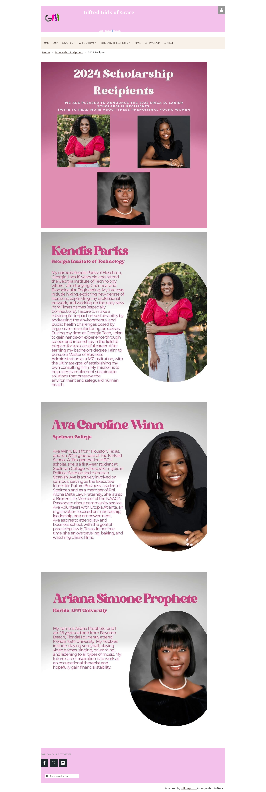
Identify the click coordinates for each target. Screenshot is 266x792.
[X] (54, 763)
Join (101, 30)
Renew (108, 30)
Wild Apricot (189, 788)
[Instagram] (63, 763)
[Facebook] (44, 763)
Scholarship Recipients (69, 52)
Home (46, 52)
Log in (221, 10)
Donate (117, 30)
